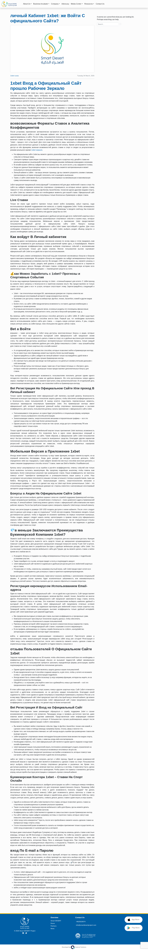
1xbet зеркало (36, 150)
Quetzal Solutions (74, 947)
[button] (144, 4)
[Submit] (119, 24)
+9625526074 (80, 921)
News (52, 928)
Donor (53, 923)
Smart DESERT (56, 921)
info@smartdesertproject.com (86, 925)
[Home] (10, 3)
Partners (53, 926)
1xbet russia (14, 76)
